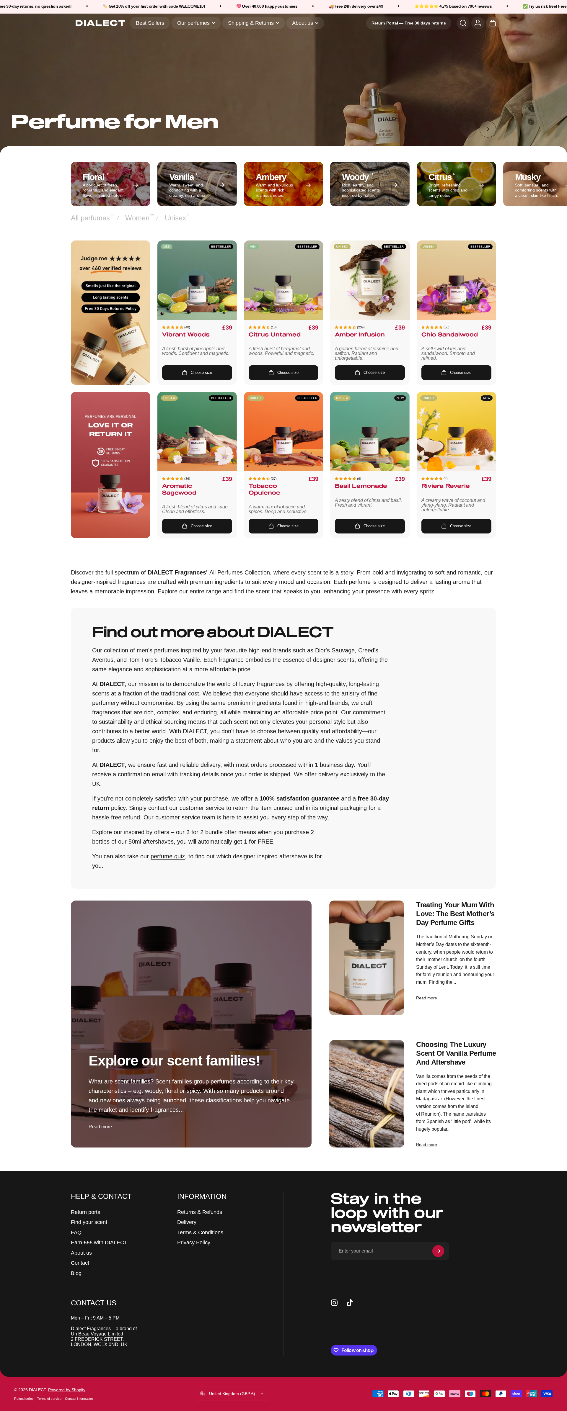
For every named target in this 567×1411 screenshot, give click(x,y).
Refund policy (24, 1398)
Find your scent (89, 1222)
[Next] (488, 129)
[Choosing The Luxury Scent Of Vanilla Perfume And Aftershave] (366, 1094)
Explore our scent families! (174, 1060)
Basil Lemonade (361, 486)
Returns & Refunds (199, 1212)
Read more (100, 1126)
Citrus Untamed (275, 335)
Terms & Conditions (200, 1232)
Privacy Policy (193, 1242)
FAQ (76, 1232)
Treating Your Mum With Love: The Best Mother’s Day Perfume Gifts (455, 914)
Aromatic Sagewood (179, 489)
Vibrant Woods (186, 335)
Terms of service (49, 1398)
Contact (80, 1263)
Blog (76, 1273)
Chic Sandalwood (449, 335)
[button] (172, 327)
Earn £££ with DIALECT (99, 1242)
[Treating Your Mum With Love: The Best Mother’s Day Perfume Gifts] (366, 958)
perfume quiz (168, 856)
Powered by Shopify (66, 1389)
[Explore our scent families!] (191, 1024)
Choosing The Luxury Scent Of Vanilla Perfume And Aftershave (456, 1053)
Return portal (86, 1212)
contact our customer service (186, 808)
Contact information (79, 1398)
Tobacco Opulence (264, 489)
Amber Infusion (360, 335)
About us (81, 1253)
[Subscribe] (438, 1251)
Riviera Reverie (445, 486)
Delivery (186, 1222)
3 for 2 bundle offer (211, 832)
